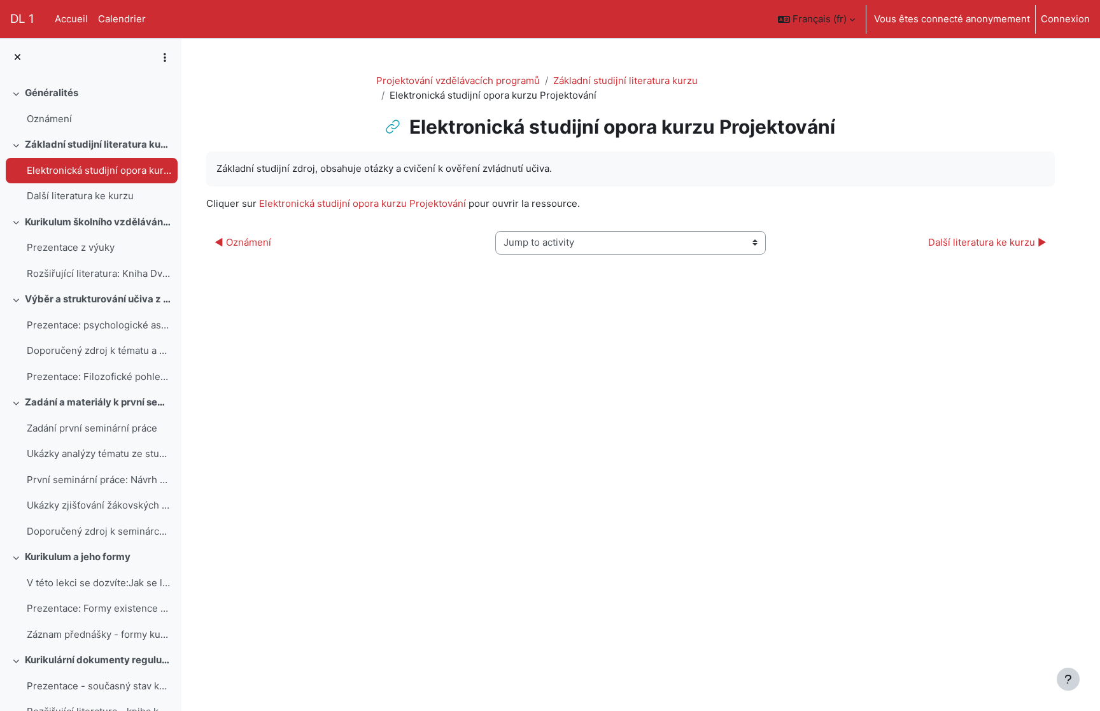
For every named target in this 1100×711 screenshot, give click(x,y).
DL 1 (22, 18)
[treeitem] (90, 106)
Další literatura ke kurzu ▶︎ (987, 242)
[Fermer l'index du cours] (17, 57)
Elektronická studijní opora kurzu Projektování (99, 170)
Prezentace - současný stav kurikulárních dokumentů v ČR (99, 686)
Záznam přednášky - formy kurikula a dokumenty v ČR (99, 634)
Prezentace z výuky (71, 247)
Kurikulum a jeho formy (77, 557)
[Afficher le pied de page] (1068, 679)
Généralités (51, 93)
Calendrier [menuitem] (122, 19)
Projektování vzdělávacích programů (458, 80)
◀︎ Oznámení (243, 242)
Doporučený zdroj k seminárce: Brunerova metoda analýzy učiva (99, 531)
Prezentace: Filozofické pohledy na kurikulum (99, 376)
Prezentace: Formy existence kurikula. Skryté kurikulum (99, 608)
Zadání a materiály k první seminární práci (98, 402)
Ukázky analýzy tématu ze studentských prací (99, 453)
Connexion (1065, 19)
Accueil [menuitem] (71, 19)
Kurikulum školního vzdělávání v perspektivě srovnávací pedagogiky (98, 222)
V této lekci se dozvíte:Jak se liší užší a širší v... (99, 583)
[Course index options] (164, 57)
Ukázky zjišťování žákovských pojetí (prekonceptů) (99, 505)
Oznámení (49, 119)
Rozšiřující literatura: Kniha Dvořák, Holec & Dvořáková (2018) (99, 273)
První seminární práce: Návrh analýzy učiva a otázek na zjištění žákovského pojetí (99, 480)
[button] (816, 19)
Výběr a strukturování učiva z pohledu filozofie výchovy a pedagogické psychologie (98, 299)
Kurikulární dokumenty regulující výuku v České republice (98, 660)
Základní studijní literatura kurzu (98, 144)
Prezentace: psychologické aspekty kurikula (99, 325)
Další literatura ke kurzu (80, 196)
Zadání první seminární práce (92, 428)
